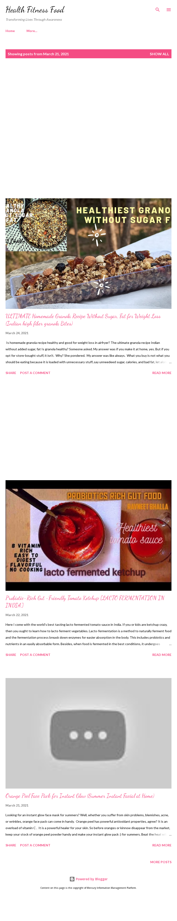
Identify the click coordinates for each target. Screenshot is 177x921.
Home (10, 31)
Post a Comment (35, 373)
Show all (159, 54)
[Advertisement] (88, 101)
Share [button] (11, 373)
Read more (161, 373)
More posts (160, 862)
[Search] (157, 8)
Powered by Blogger (91, 879)
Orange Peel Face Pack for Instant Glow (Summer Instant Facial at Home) (80, 795)
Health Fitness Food (35, 10)
